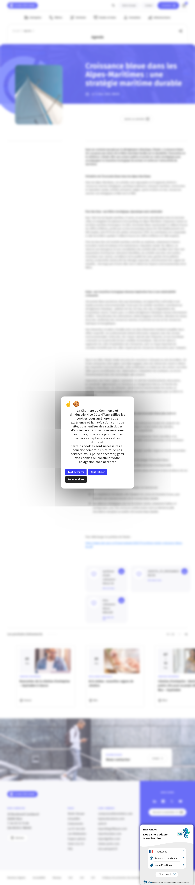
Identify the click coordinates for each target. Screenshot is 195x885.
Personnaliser (76, 479)
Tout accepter (76, 472)
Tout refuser (97, 472)
